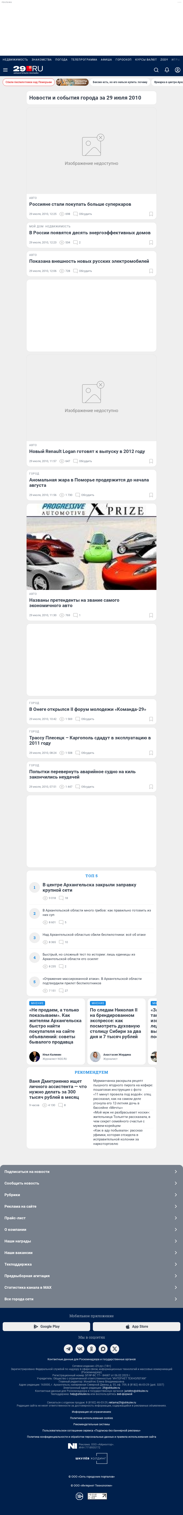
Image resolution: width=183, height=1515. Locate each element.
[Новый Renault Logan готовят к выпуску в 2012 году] (91, 398)
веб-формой (124, 1394)
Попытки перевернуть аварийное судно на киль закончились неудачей (82, 774)
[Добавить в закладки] (151, 214)
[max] (103, 1348)
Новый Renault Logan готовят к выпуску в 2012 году (87, 451)
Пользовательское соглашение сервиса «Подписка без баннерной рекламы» (91, 1430)
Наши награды (17, 1241)
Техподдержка (18, 1264)
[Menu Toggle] (5, 70)
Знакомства (42, 59)
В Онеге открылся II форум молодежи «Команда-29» (87, 709)
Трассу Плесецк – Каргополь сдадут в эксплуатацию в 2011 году (90, 740)
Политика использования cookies (91, 1418)
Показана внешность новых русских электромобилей (89, 261)
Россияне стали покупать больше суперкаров (80, 204)
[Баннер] (72, 82)
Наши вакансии (18, 1252)
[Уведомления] (167, 70)
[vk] (79, 1348)
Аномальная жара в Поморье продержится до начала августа (89, 482)
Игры (176, 59)
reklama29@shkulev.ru (122, 1402)
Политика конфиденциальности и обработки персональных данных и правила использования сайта (91, 1436)
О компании (15, 1229)
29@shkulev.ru (111, 1387)
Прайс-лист (15, 1218)
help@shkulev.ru (80, 1394)
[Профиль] (177, 70)
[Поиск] (156, 70)
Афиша (106, 59)
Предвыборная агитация (27, 1276)
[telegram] (68, 1348)
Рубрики (12, 1195)
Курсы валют (146, 59)
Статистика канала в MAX (28, 1287)
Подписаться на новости (27, 1171)
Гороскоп (124, 59)
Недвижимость (15, 59)
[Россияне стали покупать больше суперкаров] (91, 151)
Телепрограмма (84, 59)
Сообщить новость (21, 1183)
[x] (114, 1348)
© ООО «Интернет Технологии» (91, 1485)
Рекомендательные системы (91, 1424)
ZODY (164, 59)
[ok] (91, 1348)
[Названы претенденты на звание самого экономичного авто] (91, 547)
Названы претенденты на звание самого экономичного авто (74, 602)
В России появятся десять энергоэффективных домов (90, 232)
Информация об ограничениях (91, 1411)
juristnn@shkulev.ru (136, 1391)
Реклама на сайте (20, 1206)
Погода (61, 59)
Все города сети (18, 1299)
